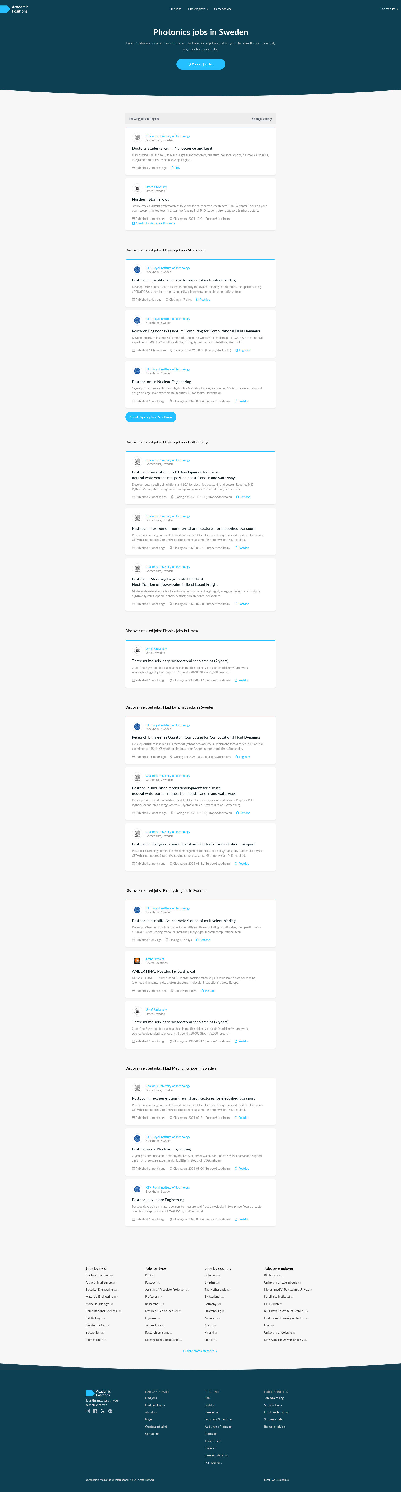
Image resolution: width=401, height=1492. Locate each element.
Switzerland (214, 1296)
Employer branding (276, 1412)
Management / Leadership (163, 1340)
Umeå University (156, 187)
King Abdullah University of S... (285, 1340)
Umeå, (150, 191)
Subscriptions (273, 1405)
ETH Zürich (273, 1304)
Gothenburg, (154, 140)
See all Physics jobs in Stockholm (151, 417)
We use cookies (280, 1480)
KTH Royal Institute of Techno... (286, 1311)
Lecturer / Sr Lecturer (218, 1419)
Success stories (274, 1419)
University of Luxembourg (282, 1282)
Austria (211, 1325)
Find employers (198, 9)
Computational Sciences (103, 1311)
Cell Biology (95, 1318)
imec (269, 1325)
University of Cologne (279, 1332)
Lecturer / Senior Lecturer (163, 1311)
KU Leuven (273, 1275)
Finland (211, 1332)
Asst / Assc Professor (218, 1426)
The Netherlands (218, 1289)
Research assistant (158, 1332)
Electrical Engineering (101, 1289)
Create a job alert (202, 64)
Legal (267, 1480)
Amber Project (155, 959)
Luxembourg (214, 1311)
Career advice (223, 9)
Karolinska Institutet (278, 1296)
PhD (177, 168)
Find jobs (175, 9)
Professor (153, 1296)
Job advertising (274, 1398)
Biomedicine (96, 1340)
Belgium (212, 1275)
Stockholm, (153, 272)
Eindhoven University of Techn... (286, 1318)
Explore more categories (199, 1351)
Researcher (154, 1304)
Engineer (244, 350)
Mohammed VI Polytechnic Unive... (288, 1289)
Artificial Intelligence (101, 1282)
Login (148, 1419)
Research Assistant (217, 1455)
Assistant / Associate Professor (155, 223)
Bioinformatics (97, 1325)
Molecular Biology (99, 1304)
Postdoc (204, 299)
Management (213, 1462)
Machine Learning (99, 1275)
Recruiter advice (274, 1426)
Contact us (152, 1434)
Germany (213, 1304)
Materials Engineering (102, 1296)
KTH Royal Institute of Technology (168, 268)
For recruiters (389, 9)
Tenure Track (155, 1325)
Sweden (168, 140)
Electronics (95, 1332)
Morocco (212, 1318)
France (211, 1340)
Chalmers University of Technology (168, 136)
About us (151, 1412)
